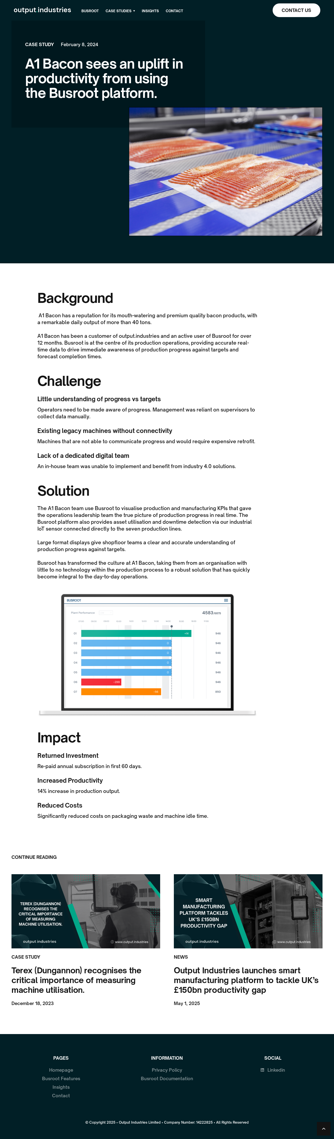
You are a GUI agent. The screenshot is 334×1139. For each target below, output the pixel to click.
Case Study (39, 44)
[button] (120, 11)
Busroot (90, 11)
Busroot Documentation (167, 1078)
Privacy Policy (167, 1070)
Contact (174, 11)
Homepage (61, 1070)
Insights (150, 11)
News (181, 957)
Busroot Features (61, 1078)
